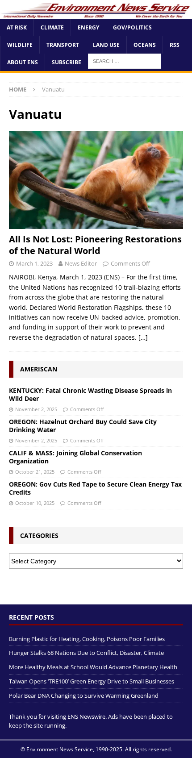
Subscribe (66, 62)
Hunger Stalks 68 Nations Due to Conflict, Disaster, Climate (86, 653)
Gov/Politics (132, 27)
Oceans (145, 45)
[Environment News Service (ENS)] (96, 13)
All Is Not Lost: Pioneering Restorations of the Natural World (95, 245)
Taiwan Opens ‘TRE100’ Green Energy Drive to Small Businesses (91, 681)
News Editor (81, 263)
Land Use (106, 45)
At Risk (17, 27)
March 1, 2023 (34, 263)
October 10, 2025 (34, 503)
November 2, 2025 (36, 409)
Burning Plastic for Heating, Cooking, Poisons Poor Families (87, 639)
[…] (143, 337)
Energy (88, 27)
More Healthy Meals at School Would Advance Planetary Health (93, 667)
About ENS (22, 62)
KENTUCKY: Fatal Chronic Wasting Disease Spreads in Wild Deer (90, 394)
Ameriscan (38, 369)
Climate (52, 27)
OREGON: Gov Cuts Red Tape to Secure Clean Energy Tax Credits (95, 488)
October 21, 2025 (34, 471)
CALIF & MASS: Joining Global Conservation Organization (75, 457)
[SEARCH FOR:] (124, 60)
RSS (174, 45)
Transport (62, 45)
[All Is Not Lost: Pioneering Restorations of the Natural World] (96, 180)
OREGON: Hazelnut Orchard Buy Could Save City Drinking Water (83, 425)
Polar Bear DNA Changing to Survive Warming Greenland (84, 695)
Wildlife (20, 45)
